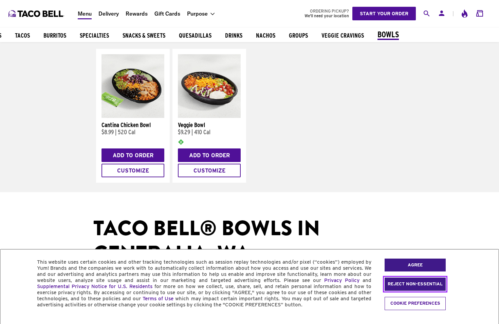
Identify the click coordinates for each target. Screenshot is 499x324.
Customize (133, 170)
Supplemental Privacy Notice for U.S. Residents (94, 286)
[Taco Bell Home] (37, 13)
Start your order (384, 13)
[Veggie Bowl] (209, 116)
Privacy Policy (341, 280)
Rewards (137, 13)
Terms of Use (158, 299)
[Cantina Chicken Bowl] (132, 116)
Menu (85, 13)
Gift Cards (167, 13)
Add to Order (133, 155)
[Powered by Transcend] (11, 320)
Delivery (108, 13)
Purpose (197, 13)
